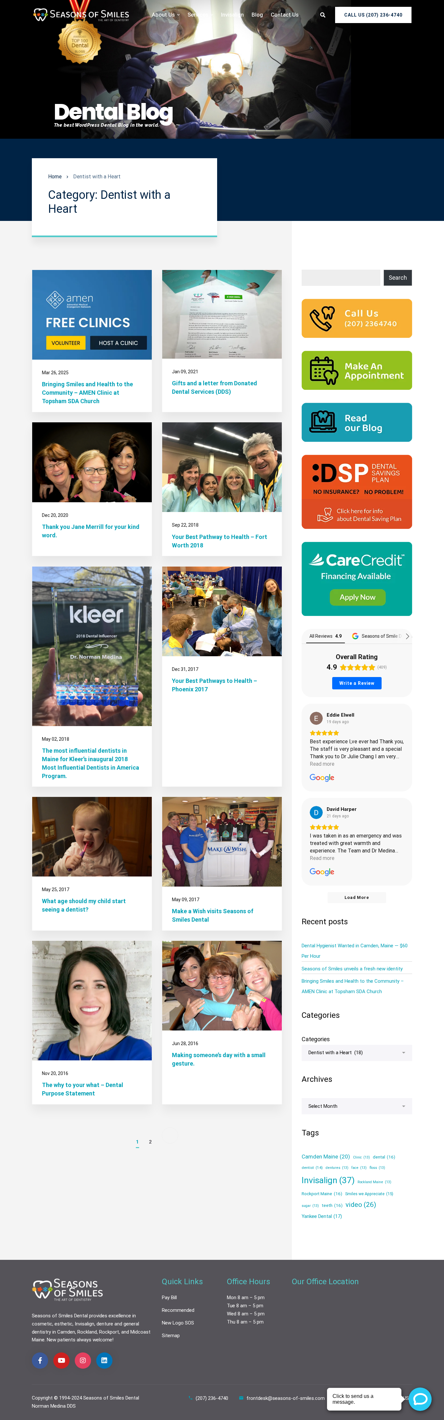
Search (398, 277)
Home (55, 176)
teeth (332, 1205)
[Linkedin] (104, 1360)
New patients (61, 1340)
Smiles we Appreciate (369, 1193)
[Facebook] (40, 1360)
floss (377, 1168)
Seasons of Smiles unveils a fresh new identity (352, 969)
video (361, 1204)
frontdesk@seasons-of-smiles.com (285, 1398)
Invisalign (328, 1180)
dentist (312, 1168)
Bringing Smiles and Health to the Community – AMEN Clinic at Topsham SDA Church (87, 393)
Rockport (109, 1332)
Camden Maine (326, 1156)
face (359, 1168)
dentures (337, 1168)
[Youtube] (61, 1360)
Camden (66, 1332)
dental (384, 1156)
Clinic (361, 1157)
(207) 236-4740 (212, 1398)
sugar (310, 1206)
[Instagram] (83, 1360)
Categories (316, 1039)
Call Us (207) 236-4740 (373, 15)
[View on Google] (316, 718)
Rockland (87, 1332)
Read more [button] (322, 764)
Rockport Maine (322, 1193)
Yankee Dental (322, 1216)
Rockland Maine (374, 1182)
